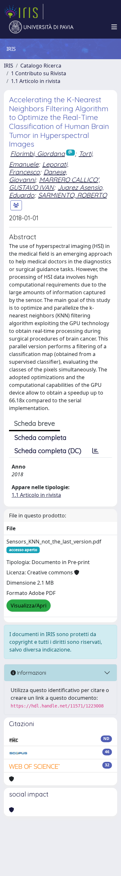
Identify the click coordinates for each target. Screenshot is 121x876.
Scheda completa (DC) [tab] (48, 451)
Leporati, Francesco (38, 168)
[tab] (95, 451)
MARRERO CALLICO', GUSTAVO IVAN (54, 183)
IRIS (8, 65)
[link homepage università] (41, 27)
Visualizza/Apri (28, 605)
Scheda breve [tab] (34, 423)
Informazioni (31, 673)
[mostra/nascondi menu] (114, 27)
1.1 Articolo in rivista (35, 81)
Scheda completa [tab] (40, 437)
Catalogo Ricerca (40, 65)
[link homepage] (23, 11)
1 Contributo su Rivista (38, 73)
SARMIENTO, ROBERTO (72, 195)
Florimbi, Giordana (37, 154)
